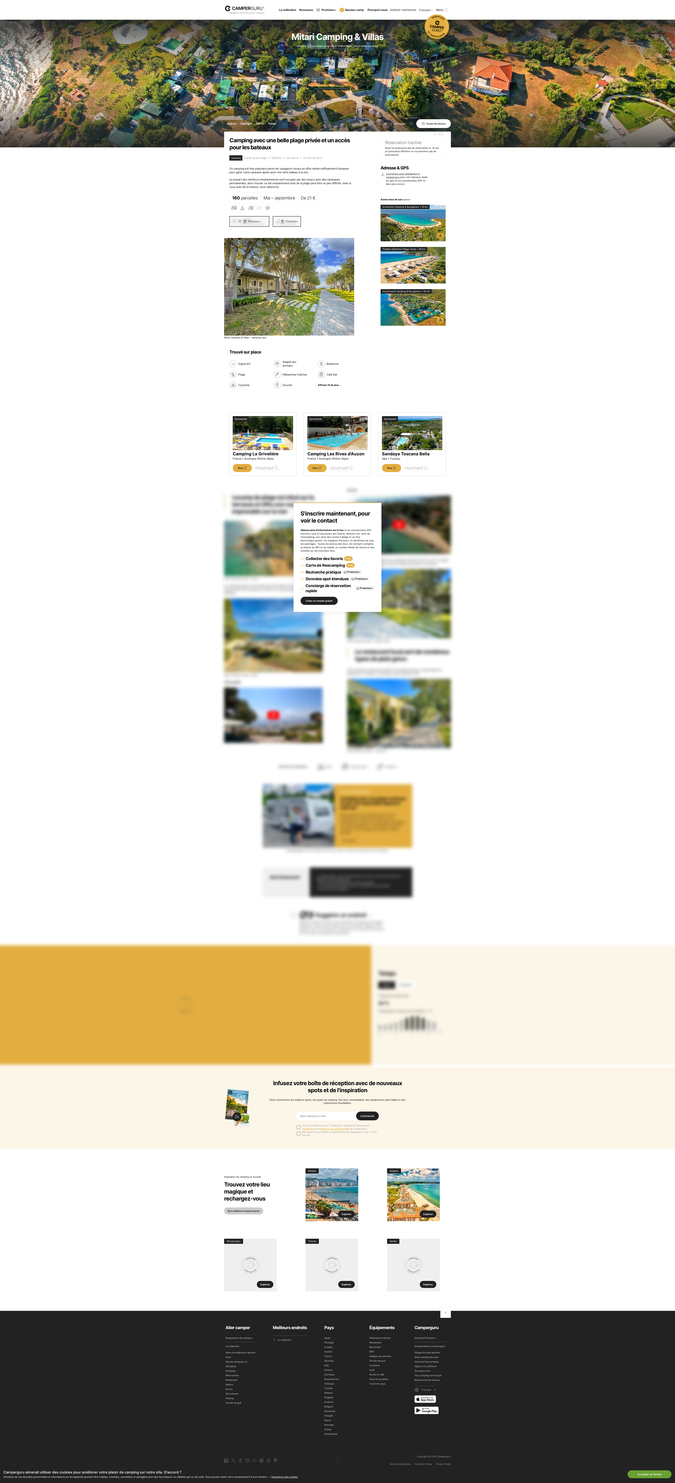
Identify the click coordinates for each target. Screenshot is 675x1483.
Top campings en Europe (428, 1375)
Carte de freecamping (426, 1361)
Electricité (375, 1347)
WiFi (371, 1351)
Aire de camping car (236, 1361)
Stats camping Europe (426, 1357)
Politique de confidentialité (334, 1128)
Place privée (232, 1375)
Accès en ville (376, 1374)
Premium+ (329, 10)
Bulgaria (328, 1397)
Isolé (372, 1370)
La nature (292, 158)
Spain (327, 1337)
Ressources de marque (427, 1380)
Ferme (229, 1389)
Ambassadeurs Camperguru (429, 1346)
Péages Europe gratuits (427, 1352)
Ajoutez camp (354, 10)
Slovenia (328, 1360)
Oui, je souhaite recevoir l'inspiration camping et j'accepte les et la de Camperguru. (335, 1127)
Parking (230, 1398)
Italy (326, 1365)
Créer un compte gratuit (319, 600)
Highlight (246, 123)
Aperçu (231, 123)
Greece (301, 46)
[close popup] (655, 1400)
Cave (228, 1357)
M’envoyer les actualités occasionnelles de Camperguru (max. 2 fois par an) (339, 1134)
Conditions (308, 1128)
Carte (259, 123)
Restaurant (231, 1380)
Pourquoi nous (378, 10)
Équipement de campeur (239, 1337)
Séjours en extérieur (425, 1366)
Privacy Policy (443, 1464)
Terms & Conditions (400, 1464)
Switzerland (330, 1434)
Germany (329, 1374)
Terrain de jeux (312, 158)
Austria (328, 1351)
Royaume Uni (331, 1379)
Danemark (329, 1411)
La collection (287, 10)
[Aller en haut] (445, 1312)
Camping (230, 1370)
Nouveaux (306, 10)
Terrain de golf (233, 1402)
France (328, 1356)
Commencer (367, 1116)
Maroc (327, 1420)
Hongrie (328, 1415)
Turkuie (328, 1388)
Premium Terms (423, 1464)
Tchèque (329, 1383)
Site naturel (232, 1393)
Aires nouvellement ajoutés (240, 1352)
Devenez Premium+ (425, 1337)
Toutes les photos (436, 123)
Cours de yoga (377, 1383)
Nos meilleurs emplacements (244, 1211)
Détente (277, 158)
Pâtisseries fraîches (380, 1337)
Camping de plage (255, 158)
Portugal (328, 1342)
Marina (229, 1384)
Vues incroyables (378, 1379)
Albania (328, 1392)
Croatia (328, 1347)
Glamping (231, 1366)
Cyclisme (374, 1365)
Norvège (329, 1424)
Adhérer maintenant (403, 10)
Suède (327, 1429)
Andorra (328, 1402)
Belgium (328, 1406)
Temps (272, 123)
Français (424, 10)
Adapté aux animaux (380, 1356)
